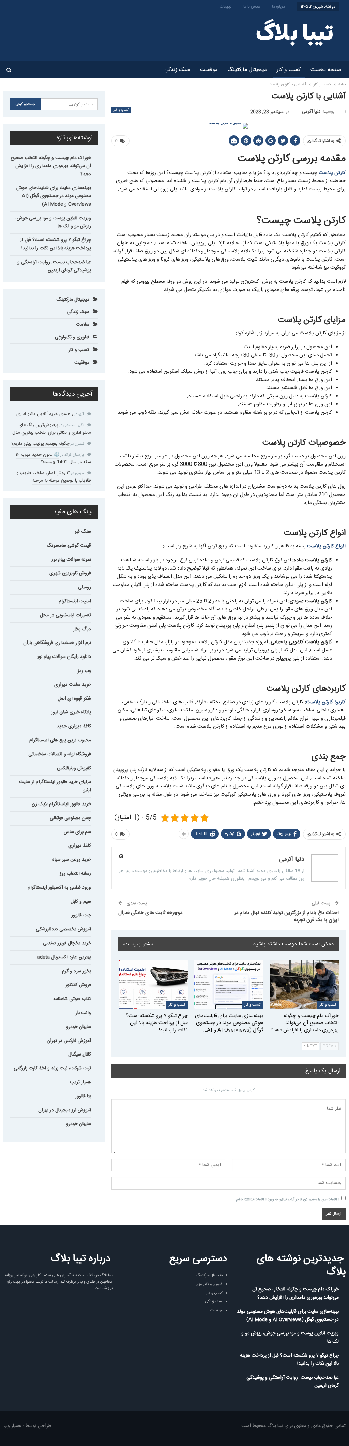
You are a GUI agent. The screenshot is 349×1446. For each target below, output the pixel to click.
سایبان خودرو (78, 1027)
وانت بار (83, 1013)
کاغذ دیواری (79, 846)
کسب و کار (289, 69)
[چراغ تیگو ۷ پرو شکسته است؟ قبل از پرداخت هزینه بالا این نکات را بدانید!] (153, 984)
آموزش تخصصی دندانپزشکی (63, 929)
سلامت (82, 325)
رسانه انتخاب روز (75, 874)
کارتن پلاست (332, 172)
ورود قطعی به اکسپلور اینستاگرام (59, 888)
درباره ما (278, 6)
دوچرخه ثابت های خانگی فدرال (150, 913)
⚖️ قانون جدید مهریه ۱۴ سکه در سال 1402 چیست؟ (53, 458)
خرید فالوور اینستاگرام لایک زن (61, 804)
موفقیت (208, 69)
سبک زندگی (177, 69)
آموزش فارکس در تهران (69, 1041)
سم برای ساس (77, 832)
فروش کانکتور (78, 985)
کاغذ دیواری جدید (74, 726)
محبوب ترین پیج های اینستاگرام (60, 740)
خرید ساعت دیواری (72, 685)
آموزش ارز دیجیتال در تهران (64, 1110)
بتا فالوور (83, 1096)
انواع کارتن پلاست (326, 546)
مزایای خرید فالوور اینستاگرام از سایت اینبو (55, 786)
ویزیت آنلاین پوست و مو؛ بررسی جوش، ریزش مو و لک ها (53, 222)
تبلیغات (225, 6)
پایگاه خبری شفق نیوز (71, 712)
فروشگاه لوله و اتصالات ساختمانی (59, 754)
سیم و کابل (81, 902)
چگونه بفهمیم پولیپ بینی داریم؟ (40, 443)
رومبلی (84, 587)
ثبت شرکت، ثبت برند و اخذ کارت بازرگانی (52, 1068)
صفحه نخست (326, 69)
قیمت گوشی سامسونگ (69, 546)
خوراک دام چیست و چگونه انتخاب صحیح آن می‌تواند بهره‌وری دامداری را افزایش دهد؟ (51, 166)
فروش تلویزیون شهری (70, 573)
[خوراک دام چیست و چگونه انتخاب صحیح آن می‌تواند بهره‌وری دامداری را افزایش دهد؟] (304, 984)
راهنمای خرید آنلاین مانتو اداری (44, 414)
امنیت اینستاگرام (75, 601)
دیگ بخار (82, 629)
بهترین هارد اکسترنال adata (64, 957)
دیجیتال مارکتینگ (247, 69)
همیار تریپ (80, 1082)
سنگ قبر (83, 532)
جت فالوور (81, 915)
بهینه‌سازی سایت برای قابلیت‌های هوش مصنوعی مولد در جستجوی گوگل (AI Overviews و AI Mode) (53, 196)
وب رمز (84, 671)
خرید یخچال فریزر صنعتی (67, 943)
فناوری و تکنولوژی (72, 337)
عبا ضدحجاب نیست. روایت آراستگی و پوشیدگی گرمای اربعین (54, 266)
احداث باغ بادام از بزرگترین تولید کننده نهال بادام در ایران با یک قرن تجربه (286, 916)
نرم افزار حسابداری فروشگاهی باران (57, 643)
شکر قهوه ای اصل (74, 699)
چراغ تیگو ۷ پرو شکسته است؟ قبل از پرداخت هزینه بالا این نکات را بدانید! (55, 244)
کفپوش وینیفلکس (74, 768)
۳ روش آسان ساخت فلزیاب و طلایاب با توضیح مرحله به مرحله (53, 476)
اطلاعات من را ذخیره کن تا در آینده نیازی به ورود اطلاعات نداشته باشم (287, 1200)
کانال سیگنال (79, 1054)
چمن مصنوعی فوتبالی (70, 818)
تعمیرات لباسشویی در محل (65, 615)
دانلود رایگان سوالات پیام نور (64, 657)
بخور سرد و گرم (76, 971)
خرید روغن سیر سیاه (71, 860)
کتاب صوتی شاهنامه (72, 999)
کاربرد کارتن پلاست (326, 702)
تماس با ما (251, 6)
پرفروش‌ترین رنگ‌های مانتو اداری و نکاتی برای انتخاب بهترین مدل (51, 428)
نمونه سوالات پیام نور (71, 560)
